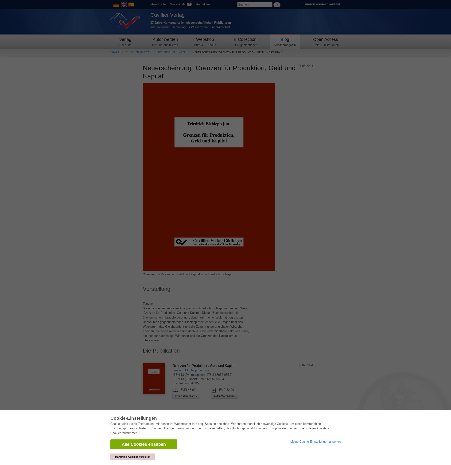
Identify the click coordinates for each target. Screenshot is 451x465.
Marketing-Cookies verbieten (133, 456)
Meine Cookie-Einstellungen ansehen (315, 441)
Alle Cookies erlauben (144, 444)
